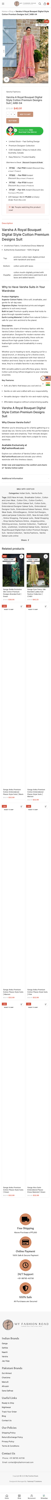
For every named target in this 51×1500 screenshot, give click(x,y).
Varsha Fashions (13, 92)
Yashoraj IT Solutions (34, 1481)
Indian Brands (10, 1338)
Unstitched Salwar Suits (29, 527)
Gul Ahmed (7, 1373)
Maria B (5, 1382)
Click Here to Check (24, 162)
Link (24, 200)
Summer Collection (27, 524)
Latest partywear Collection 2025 (16, 515)
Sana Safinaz (7, 1391)
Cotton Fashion (8, 503)
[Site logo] (25, 3)
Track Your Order (9, 1412)
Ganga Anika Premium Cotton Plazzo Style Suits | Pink (37, 992)
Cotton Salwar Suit (25, 503)
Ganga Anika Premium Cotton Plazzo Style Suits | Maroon (13, 992)
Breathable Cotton (33, 497)
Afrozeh (5, 1386)
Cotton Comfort (35, 500)
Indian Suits (25, 493)
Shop (11, 11)
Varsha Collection (14, 533)
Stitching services (10, 524)
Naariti (5, 1352)
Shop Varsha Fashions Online (16, 521)
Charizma (6, 1377)
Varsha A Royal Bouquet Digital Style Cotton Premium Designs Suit (25, 530)
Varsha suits (20, 431)
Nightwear (6, 1407)
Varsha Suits (27, 287)
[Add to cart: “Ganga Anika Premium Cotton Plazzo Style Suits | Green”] (21, 1004)
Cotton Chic (22, 500)
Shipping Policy (8, 1433)
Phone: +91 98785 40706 (13, 1458)
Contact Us (7, 1420)
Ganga (4, 1343)
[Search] (39, 3)
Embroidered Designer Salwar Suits (17, 506)
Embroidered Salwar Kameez (29, 509)
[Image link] (25, 1325)
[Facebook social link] (28, 540)
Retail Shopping (42, 518)
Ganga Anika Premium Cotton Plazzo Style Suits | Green (13, 1189)
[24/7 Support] (25, 1265)
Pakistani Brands (12, 1368)
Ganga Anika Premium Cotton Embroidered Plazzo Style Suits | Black (13, 792)
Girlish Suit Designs (37, 512)
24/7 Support (25, 1274)
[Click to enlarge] (6, 79)
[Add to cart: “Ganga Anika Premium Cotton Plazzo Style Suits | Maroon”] (21, 806)
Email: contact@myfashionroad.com (17, 1462)
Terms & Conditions (10, 1446)
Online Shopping (10, 518)
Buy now (13, 121)
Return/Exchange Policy (12, 1437)
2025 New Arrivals (15, 497)
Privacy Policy (8, 1441)
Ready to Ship (8, 1403)
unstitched (12, 527)
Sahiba (5, 1348)
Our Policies (9, 1427)
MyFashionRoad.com (11, 456)
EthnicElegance (20, 512)
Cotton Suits (40, 503)
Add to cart (25, 114)
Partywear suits (26, 518)
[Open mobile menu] (3, 3)
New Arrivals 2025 (40, 515)
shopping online (37, 521)
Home (4, 11)
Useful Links (9, 1398)
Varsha (5, 1356)
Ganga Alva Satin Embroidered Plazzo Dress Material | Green (36, 1189)
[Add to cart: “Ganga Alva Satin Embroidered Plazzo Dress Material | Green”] (46, 1004)
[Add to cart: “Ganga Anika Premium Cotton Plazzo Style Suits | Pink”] (46, 806)
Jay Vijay (6, 1361)
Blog (4, 1416)
